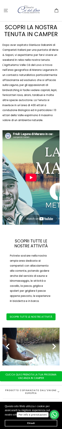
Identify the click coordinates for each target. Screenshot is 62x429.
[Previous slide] (8, 346)
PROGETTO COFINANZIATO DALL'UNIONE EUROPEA (31, 392)
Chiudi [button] (31, 423)
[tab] (28, 363)
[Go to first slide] (54, 346)
